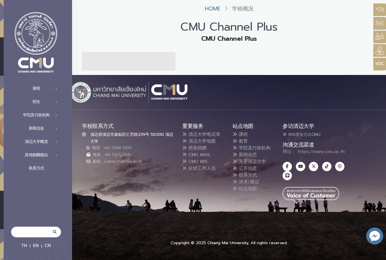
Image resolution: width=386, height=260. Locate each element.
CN (48, 245)
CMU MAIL (199, 154)
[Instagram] (339, 166)
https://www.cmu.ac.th (321, 151)
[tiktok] (326, 166)
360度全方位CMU (303, 134)
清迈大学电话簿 (203, 134)
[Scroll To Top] (376, 253)
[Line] (287, 175)
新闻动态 (247, 154)
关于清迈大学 (251, 161)
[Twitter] (313, 166)
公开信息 (247, 168)
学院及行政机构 (253, 148)
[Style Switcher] (379, 23)
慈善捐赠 (197, 148)
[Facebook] (287, 166)
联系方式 (36, 168)
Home (213, 9)
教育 (242, 141)
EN (36, 245)
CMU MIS (197, 161)
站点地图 (247, 188)
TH (24, 245)
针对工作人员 (201, 168)
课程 (242, 134)
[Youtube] (300, 166)
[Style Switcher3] (379, 9)
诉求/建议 (248, 182)
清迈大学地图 (201, 141)
